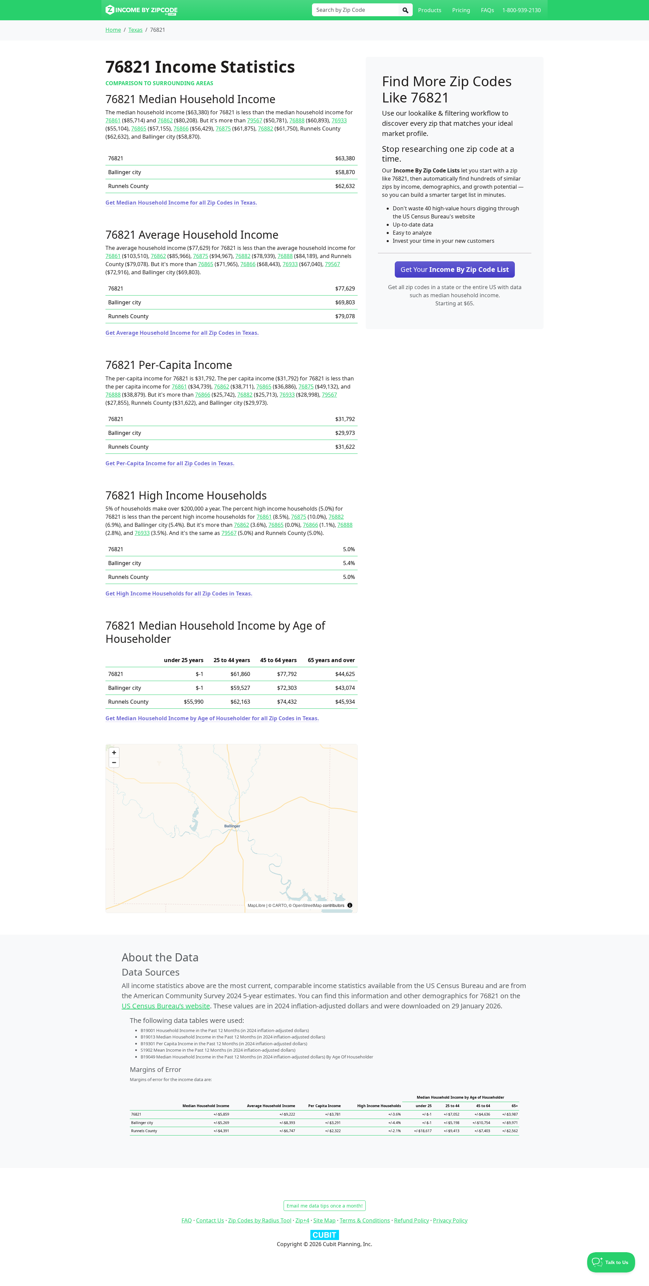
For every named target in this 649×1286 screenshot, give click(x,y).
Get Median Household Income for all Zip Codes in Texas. (181, 202)
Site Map (324, 1220)
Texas (135, 29)
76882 (265, 128)
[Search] (406, 9)
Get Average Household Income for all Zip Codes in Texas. (182, 332)
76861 (113, 120)
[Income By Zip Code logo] (141, 10)
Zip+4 (302, 1220)
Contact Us (210, 1220)
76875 (223, 128)
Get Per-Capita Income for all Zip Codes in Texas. (170, 463)
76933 (339, 120)
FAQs (487, 10)
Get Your (455, 269)
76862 (165, 120)
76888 (297, 120)
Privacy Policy (450, 1220)
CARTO (279, 905)
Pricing (461, 10)
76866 (181, 128)
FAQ (187, 1220)
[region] (231, 828)
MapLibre (256, 905)
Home (113, 29)
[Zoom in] (114, 752)
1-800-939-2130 (521, 10)
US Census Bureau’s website (166, 1005)
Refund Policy (411, 1220)
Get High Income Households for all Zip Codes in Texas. (179, 593)
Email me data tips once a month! (325, 1205)
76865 (138, 128)
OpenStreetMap (307, 905)
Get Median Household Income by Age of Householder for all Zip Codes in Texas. (212, 718)
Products (429, 10)
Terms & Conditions (365, 1220)
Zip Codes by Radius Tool (259, 1220)
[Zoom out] (114, 762)
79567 (254, 120)
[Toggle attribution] (350, 905)
